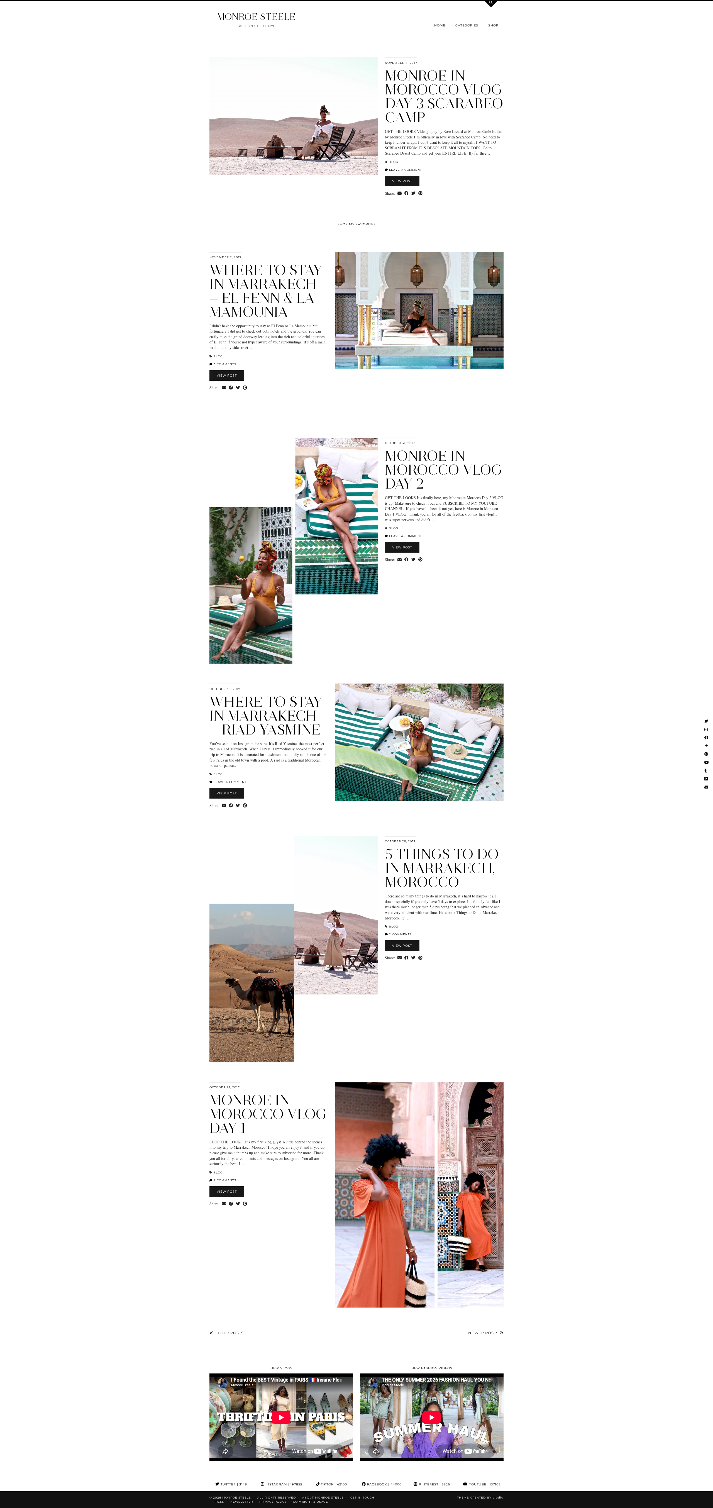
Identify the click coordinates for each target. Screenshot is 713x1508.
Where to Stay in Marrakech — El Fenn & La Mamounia (266, 291)
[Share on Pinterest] (420, 193)
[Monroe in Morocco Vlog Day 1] (419, 1195)
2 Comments (400, 934)
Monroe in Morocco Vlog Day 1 (268, 1114)
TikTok (333, 1484)
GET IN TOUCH (362, 1497)
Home (439, 25)
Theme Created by (480, 1497)
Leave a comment (405, 170)
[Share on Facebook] (406, 193)
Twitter (233, 1484)
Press (218, 1502)
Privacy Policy (273, 1502)
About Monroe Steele (323, 1497)
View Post (402, 181)
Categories (466, 25)
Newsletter (241, 1502)
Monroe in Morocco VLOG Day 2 (443, 469)
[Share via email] (399, 193)
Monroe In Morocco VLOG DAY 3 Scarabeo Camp (444, 96)
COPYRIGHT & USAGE (310, 1502)
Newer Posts (484, 1333)
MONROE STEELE (256, 16)
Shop (493, 25)
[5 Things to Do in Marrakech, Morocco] (293, 949)
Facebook (384, 1484)
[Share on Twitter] (413, 193)
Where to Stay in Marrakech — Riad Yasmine (266, 715)
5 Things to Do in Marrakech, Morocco (442, 868)
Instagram (283, 1484)
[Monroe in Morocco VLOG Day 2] (293, 551)
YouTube (484, 1484)
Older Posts (228, 1333)
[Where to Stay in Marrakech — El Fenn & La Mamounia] (419, 310)
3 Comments (224, 364)
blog (393, 162)
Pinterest (434, 1484)
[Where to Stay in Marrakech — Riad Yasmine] (419, 742)
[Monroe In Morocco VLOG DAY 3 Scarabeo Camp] (293, 116)
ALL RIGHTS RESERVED (276, 1497)
